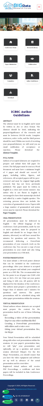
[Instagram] (21, 400)
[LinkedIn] (27, 400)
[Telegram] (32, 400)
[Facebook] (11, 400)
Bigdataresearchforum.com (25, 389)
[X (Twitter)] (16, 400)
